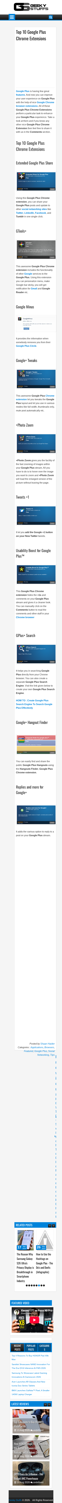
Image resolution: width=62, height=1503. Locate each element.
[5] (36, 1285)
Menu (12, 17)
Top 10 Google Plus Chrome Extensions (31, 35)
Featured (28, 1051)
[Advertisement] (39, 64)
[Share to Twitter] (28, 1232)
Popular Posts (31, 1347)
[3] (32, 1285)
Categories (44, 1347)
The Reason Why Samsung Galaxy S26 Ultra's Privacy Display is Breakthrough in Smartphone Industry (25, 1267)
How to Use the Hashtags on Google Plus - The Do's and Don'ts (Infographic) (44, 1263)
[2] (29, 1285)
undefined (38, 1430)
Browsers (49, 1047)
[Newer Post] (55, 1117)
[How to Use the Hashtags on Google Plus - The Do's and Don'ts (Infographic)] (45, 1240)
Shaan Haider (47, 1044)
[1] (27, 1285)
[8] (44, 1285)
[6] (39, 1285)
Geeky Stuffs (15, 1500)
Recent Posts (17, 1347)
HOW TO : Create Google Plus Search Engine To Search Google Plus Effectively (34, 704)
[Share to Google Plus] (31, 1232)
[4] (34, 1285)
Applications (37, 1047)
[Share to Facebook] (25, 1232)
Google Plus (40, 1051)
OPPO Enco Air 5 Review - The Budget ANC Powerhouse (28, 1476)
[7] (41, 1285)
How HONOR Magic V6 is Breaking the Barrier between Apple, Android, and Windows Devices (31, 1448)
